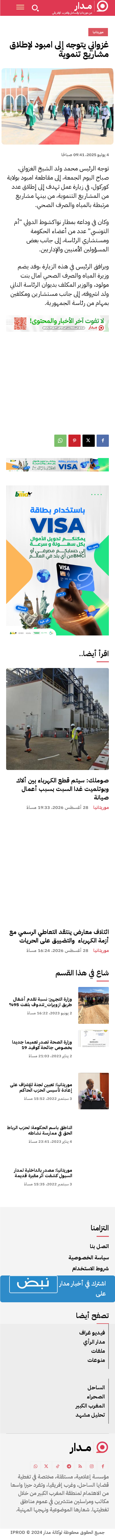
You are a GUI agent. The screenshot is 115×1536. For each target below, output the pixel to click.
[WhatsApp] (60, 441)
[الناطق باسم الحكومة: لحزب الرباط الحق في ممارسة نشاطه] (93, 1133)
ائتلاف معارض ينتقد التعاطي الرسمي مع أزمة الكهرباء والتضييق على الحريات (59, 936)
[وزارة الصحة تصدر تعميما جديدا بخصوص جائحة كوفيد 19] (93, 1048)
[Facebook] (103, 441)
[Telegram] (68, 1466)
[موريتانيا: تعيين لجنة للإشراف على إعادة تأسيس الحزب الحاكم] (93, 1091)
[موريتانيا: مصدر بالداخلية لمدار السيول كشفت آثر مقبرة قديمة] (93, 1176)
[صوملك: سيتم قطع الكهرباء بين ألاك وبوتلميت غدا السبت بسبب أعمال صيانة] (57, 719)
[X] (88, 441)
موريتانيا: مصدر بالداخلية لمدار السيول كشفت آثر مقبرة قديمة (43, 1173)
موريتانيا (101, 807)
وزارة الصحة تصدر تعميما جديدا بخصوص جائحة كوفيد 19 (42, 1045)
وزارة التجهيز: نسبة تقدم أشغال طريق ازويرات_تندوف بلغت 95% (40, 1002)
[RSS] (80, 1466)
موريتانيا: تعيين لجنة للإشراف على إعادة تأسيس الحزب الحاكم (41, 1087)
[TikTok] (57, 1466)
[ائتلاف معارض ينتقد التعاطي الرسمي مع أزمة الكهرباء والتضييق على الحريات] (57, 871)
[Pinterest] (74, 441)
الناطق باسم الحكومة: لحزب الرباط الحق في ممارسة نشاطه (39, 1130)
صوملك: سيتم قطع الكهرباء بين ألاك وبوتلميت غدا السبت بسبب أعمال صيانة (62, 789)
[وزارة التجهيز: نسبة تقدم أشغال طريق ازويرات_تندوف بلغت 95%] (93, 1005)
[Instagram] (91, 1466)
